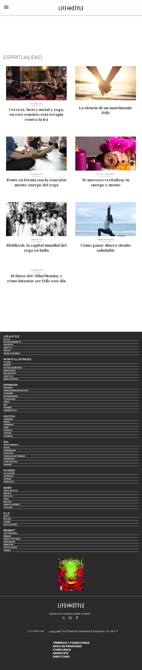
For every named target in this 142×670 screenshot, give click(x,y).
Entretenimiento (12, 342)
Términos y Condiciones (71, 642)
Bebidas (7, 536)
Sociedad (8, 436)
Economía (8, 393)
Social (6, 448)
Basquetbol (9, 370)
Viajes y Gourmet (105, 174)
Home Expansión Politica (15, 391)
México (6, 422)
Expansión (10, 385)
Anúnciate (60, 653)
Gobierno (8, 419)
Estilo (6, 339)
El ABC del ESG (10, 462)
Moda (6, 499)
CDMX (6, 428)
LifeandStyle (10, 410)
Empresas (8, 388)
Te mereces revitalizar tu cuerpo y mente (105, 182)
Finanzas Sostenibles (14, 456)
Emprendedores (105, 240)
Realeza (7, 493)
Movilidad (8, 453)
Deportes (8, 345)
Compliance (62, 649)
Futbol (7, 362)
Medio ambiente (11, 445)
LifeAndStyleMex (80, 618)
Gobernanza (9, 450)
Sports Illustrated (17, 359)
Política (9, 416)
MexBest (9, 530)
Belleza (7, 502)
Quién (7, 487)
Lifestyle (8, 376)
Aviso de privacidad (67, 646)
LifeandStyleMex (63, 618)
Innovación (9, 459)
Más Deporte (9, 373)
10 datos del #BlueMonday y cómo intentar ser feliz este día (36, 278)
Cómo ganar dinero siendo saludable (106, 247)
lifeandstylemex (73, 618)
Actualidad (9, 473)
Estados (7, 430)
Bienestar (8, 545)
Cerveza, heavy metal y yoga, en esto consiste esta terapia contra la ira (36, 114)
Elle (6, 513)
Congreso (8, 425)
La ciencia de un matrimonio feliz (105, 110)
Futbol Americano (12, 368)
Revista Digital (10, 379)
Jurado (7, 550)
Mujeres (7, 407)
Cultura (7, 507)
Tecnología (9, 399)
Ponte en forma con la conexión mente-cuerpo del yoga (36, 182)
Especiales (8, 482)
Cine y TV (7, 348)
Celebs (6, 522)
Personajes (9, 542)
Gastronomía (10, 533)
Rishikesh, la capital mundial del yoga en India (36, 247)
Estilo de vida (10, 524)
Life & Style (11, 336)
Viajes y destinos (11, 539)
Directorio (61, 656)
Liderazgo (8, 476)
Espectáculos (10, 490)
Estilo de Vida (10, 547)
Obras (6, 402)
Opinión (7, 433)
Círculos (8, 496)
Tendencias (36, 104)
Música (6, 350)
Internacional (10, 396)
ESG (5, 405)
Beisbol (7, 365)
